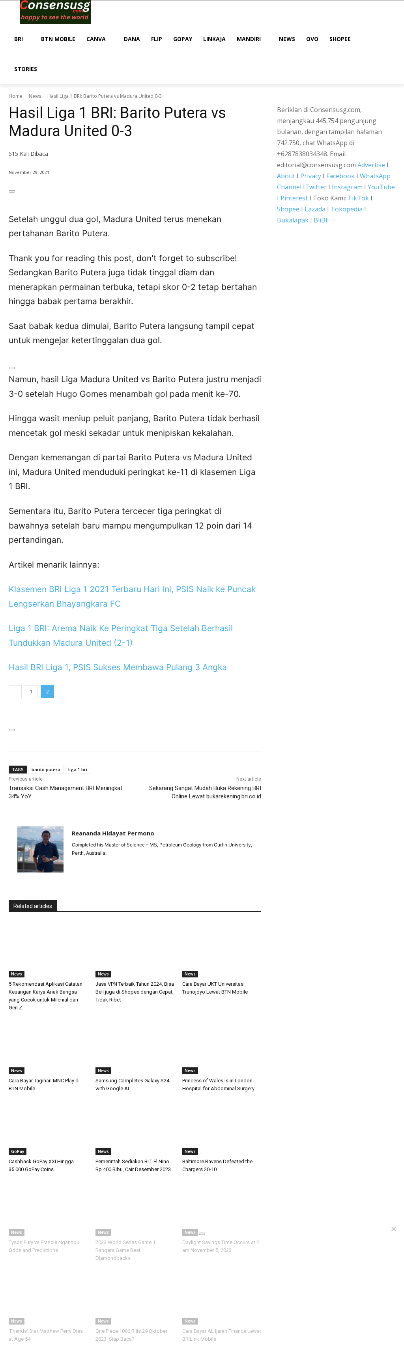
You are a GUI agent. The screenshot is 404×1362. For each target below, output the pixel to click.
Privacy (310, 176)
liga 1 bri (77, 769)
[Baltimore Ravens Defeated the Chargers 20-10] (221, 1127)
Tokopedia (347, 209)
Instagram (347, 187)
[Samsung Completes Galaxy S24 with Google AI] (134, 1046)
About (286, 176)
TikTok (358, 198)
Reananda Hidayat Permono (113, 833)
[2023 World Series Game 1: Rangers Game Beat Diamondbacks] (134, 1208)
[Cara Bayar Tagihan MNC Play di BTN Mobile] (48, 1046)
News (35, 96)
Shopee (288, 209)
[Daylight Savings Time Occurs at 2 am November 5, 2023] (221, 1208)
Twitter (316, 187)
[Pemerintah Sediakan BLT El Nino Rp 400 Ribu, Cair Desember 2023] (134, 1127)
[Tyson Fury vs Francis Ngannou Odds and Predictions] (48, 1208)
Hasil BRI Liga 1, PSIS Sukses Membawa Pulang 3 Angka (118, 667)
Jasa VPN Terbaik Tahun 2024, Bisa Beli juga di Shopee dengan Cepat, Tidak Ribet (134, 992)
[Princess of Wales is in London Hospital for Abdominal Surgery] (221, 1046)
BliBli (321, 220)
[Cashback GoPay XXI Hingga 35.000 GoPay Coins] (48, 1127)
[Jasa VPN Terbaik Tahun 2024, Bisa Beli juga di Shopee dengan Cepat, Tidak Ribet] (134, 949)
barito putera (46, 769)
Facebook (340, 176)
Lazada (315, 209)
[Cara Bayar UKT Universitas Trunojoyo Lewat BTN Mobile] (221, 949)
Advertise (371, 165)
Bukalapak (293, 220)
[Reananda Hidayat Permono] (40, 849)
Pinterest (294, 198)
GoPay (17, 1151)
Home (15, 96)
